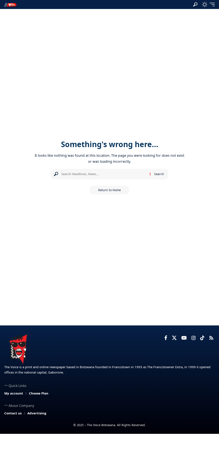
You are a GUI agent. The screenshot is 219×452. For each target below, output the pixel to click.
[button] (195, 4)
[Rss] (211, 338)
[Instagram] (193, 338)
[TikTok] (202, 338)
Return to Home (109, 190)
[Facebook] (165, 338)
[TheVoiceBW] (10, 4)
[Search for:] (104, 174)
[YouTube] (184, 338)
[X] (174, 338)
